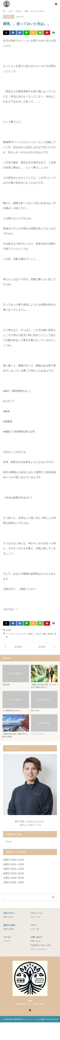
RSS (30, 1009)
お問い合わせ (36, 941)
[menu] (56, 4)
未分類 (9, 16)
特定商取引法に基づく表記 (41, 945)
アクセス (8, 842)
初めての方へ (9, 917)
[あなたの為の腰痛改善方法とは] (16, 646)
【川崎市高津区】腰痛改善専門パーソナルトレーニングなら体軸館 (24, 1019)
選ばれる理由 (9, 929)
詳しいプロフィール (31, 825)
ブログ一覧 (35, 929)
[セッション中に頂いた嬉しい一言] (43, 646)
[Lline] (26, 32)
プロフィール (36, 917)
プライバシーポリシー (39, 949)
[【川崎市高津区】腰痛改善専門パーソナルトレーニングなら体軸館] (6, 4)
